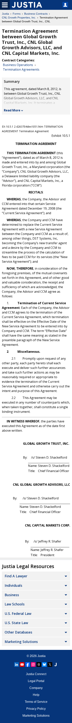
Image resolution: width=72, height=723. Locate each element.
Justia (5, 13)
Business (12, 595)
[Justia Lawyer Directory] (55, 664)
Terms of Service (36, 701)
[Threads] (38, 664)
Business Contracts (36, 13)
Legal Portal (36, 681)
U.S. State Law (16, 622)
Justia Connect (36, 674)
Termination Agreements (21, 69)
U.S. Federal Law (18, 613)
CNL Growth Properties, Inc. (19, 17)
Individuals (13, 585)
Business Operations (18, 65)
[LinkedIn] (16, 664)
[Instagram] (33, 664)
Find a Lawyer (16, 576)
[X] (50, 664)
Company (36, 688)
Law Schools (15, 604)
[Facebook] (27, 664)
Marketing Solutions (21, 641)
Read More (12, 110)
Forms (17, 13)
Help (36, 694)
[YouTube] (22, 664)
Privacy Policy (36, 708)
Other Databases (18, 632)
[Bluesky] (44, 664)
